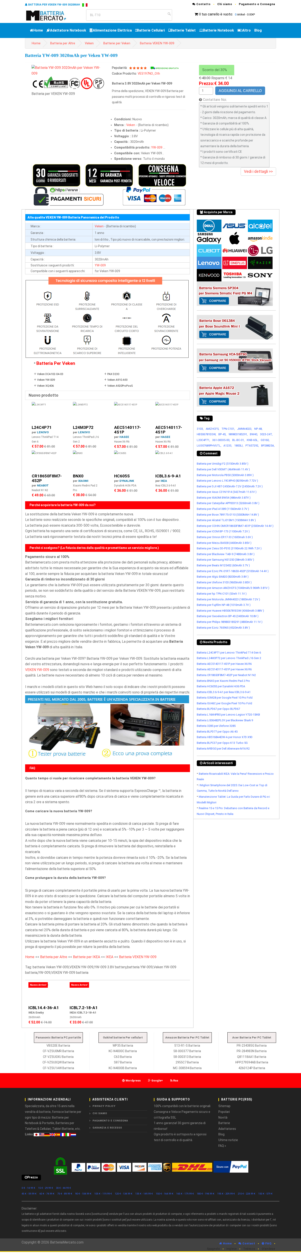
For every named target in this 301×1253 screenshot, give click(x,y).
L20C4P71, (203, 440)
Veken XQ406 (45, 385)
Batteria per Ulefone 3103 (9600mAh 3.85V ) (224, 582)
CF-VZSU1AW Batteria (58, 1068)
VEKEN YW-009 (37, 670)
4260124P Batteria (251, 1068)
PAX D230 (113, 374)
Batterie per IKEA (86, 957)
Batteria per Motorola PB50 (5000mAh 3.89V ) (225, 475)
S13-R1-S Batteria (187, 1045)
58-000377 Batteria (187, 1051)
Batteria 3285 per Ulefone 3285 (216, 725)
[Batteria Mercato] (51, 15)
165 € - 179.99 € (185, 1193)
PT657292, (252, 445)
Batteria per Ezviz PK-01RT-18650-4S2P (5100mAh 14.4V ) (233, 571)
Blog (258, 30)
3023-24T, (266, 434)
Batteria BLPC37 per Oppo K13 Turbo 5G (222, 742)
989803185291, (238, 434)
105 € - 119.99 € (103, 1193)
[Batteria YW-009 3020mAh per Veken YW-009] (68, 70)
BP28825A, (268, 445)
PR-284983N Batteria (252, 1051)
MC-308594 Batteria (187, 1068)
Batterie (224, 1123)
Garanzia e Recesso (107, 1127)
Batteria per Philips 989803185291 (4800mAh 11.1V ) (229, 622)
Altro (246, 30)
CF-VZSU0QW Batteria (58, 1062)
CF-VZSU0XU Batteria (58, 1057)
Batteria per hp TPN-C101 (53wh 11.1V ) (222, 593)
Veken (89, 43)
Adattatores (227, 1129)
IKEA (164, 480)
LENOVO (43, 432)
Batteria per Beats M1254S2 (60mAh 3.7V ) (223, 565)
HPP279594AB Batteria (251, 1062)
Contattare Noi (214, 100)
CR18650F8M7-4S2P (47, 478)
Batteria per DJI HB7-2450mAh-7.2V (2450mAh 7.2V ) (230, 486)
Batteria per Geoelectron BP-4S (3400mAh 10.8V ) (227, 616)
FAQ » (222, 1145)
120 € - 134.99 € (123, 1193)
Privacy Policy (104, 1106)
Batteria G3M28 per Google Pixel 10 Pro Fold (225, 697)
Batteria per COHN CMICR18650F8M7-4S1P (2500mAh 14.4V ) (235, 526)
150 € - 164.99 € (164, 1193)
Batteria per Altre (62, 43)
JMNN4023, (244, 428)
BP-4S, (222, 434)
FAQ (267, 1243)
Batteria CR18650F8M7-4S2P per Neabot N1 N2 (226, 675)
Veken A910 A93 (117, 379)
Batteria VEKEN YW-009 (157, 43)
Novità (222, 1117)
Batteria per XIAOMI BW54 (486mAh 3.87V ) (224, 497)
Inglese (232, 1248)
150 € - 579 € (265, 1193)
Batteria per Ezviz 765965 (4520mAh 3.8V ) (223, 627)
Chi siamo (224, 4)
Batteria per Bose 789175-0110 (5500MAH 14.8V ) (228, 514)
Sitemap (224, 1106)
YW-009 (156, 147)
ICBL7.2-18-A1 (84, 1007)
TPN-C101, (228, 428)
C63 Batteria (123, 1057)
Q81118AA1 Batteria (251, 1057)
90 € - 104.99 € (83, 1193)
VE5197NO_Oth (149, 73)
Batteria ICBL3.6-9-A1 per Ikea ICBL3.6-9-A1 (224, 692)
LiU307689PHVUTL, (209, 445)
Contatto (203, 4)
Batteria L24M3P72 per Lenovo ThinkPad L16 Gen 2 (229, 658)
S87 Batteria (123, 1062)
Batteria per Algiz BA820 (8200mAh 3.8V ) (223, 576)
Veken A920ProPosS (120, 385)
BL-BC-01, (238, 440)
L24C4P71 (42, 427)
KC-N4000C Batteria (123, 1051)
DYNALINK (126, 480)
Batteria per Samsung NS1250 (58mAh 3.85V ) (225, 559)
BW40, (254, 434)
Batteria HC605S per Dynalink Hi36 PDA (221, 686)
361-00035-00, (221, 440)
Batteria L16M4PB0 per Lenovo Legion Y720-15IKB (228, 714)
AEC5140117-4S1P (127, 430)
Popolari (224, 1112)
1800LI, (238, 445)
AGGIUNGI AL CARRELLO (240, 90)
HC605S (122, 476)
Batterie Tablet (183, 30)
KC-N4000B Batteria (123, 1068)
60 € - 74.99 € (46, 1193)
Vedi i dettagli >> (258, 171)
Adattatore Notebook (68, 30)
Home (38, 30)
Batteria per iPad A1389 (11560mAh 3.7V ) (223, 509)
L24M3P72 (83, 427)
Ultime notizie (228, 1140)
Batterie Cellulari (151, 30)
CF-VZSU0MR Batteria (58, 1051)
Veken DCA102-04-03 (50, 374)
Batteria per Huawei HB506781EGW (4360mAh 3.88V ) (230, 610)
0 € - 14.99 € (28, 1188)
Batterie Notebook (218, 30)
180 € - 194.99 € (205, 1193)
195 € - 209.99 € (226, 1193)
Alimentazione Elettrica (112, 30)
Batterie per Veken (116, 43)
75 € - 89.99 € (64, 1193)
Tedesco (249, 1248)
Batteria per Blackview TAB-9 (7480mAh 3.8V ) (226, 554)
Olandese (268, 1248)
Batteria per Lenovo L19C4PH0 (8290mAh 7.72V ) (227, 480)
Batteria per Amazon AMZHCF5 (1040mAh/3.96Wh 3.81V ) (233, 588)
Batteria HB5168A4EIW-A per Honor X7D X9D (225, 737)
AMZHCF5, (212, 428)
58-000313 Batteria (187, 1057)
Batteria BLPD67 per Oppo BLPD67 (218, 708)
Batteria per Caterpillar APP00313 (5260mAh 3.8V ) (228, 503)
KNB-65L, (252, 440)
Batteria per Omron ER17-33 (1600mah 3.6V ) (225, 537)
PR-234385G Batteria (252, 1045)
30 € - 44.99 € (63, 1188)
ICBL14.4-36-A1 (43, 1007)
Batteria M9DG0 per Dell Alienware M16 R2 (223, 748)
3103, (200, 428)
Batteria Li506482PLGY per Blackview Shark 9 (225, 720)
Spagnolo (213, 1248)
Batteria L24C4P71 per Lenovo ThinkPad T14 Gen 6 (229, 652)
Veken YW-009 (46, 379)
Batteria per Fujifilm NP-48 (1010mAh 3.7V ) (224, 605)
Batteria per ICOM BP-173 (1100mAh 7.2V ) (223, 531)
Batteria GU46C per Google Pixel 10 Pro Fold (224, 703)
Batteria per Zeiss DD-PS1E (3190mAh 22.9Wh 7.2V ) (229, 548)
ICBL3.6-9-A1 (168, 476)
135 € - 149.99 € (144, 1193)
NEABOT (43, 485)
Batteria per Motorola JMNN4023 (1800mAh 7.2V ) (228, 599)
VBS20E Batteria (58, 1045)
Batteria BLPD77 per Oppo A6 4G (217, 731)
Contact (248, 1243)
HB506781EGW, (206, 434)
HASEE (124, 437)
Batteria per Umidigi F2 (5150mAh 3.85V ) (222, 463)
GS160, (265, 440)
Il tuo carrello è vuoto (215, 14)
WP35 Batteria (123, 1045)
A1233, (227, 445)
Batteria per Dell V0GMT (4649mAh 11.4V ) (223, 469)
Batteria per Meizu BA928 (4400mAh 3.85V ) (224, 543)
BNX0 (78, 476)
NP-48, (258, 428)
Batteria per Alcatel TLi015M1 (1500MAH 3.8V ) (226, 520)
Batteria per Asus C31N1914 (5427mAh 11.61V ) (226, 492)
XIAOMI (83, 480)
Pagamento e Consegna (257, 4)
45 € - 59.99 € (29, 1193)
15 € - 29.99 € (45, 1188)
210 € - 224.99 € (246, 1193)
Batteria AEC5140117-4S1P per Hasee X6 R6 (224, 663)
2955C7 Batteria (187, 1062)
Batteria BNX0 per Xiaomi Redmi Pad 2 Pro (223, 680)
